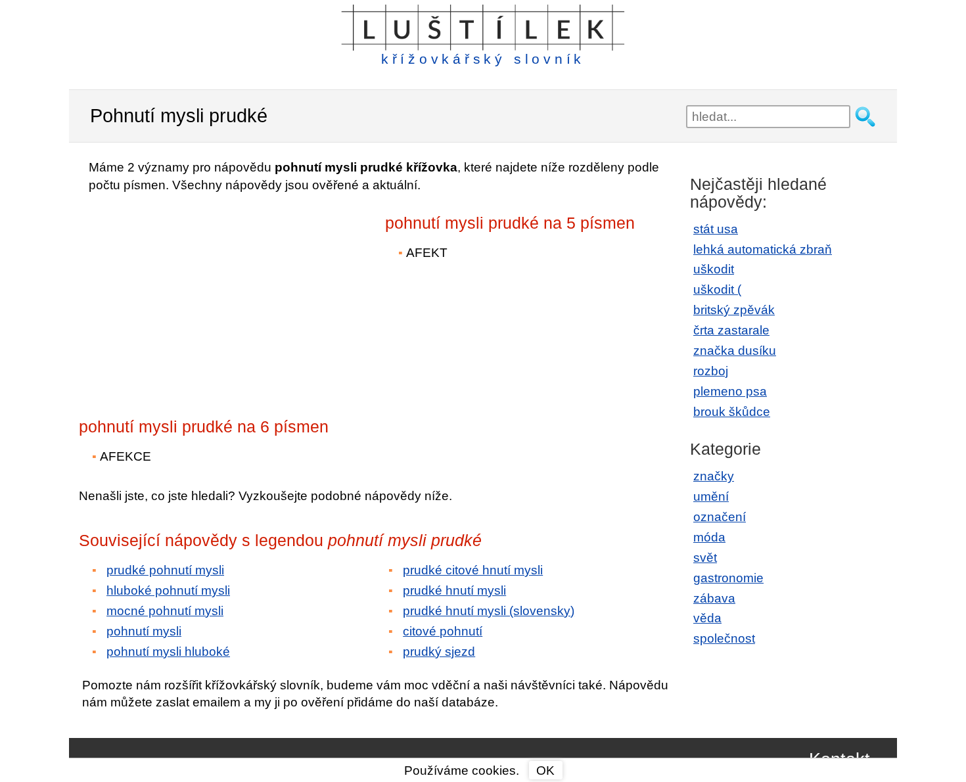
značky (713, 476)
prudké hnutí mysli (454, 590)
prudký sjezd (439, 651)
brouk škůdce (731, 412)
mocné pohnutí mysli (164, 611)
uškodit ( (717, 289)
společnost (724, 638)
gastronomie (728, 578)
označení (719, 517)
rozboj (710, 371)
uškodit (713, 269)
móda (709, 537)
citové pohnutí (442, 631)
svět (705, 557)
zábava (714, 598)
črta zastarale (731, 330)
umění (711, 496)
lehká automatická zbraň (762, 249)
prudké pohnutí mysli (165, 570)
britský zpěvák (734, 310)
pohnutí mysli (143, 631)
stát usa (715, 229)
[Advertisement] (194, 296)
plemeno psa (730, 391)
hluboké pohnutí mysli (168, 590)
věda (707, 618)
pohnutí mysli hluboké (168, 651)
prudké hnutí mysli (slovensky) (488, 611)
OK (545, 770)
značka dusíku (734, 350)
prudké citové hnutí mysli (473, 570)
